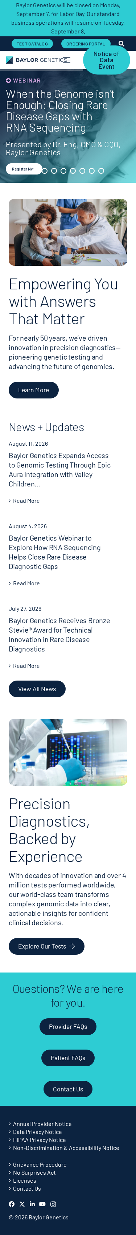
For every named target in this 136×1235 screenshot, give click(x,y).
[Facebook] (12, 1204)
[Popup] (121, 43)
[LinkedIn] (32, 1204)
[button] (66, 60)
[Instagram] (53, 1204)
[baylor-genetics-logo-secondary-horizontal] (36, 60)
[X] (22, 1204)
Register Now (24, 169)
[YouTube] (42, 1204)
